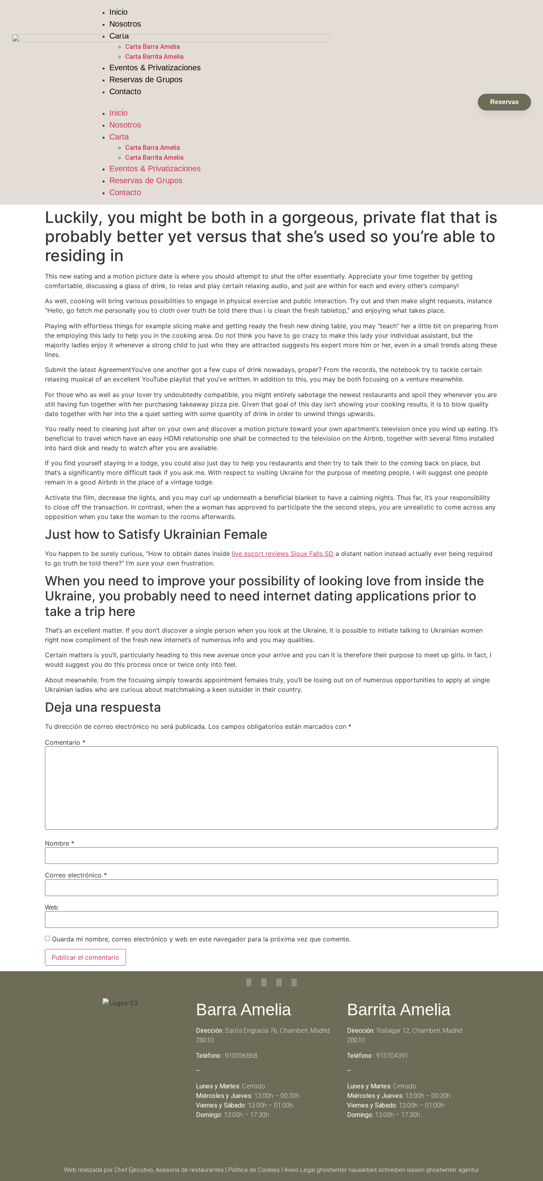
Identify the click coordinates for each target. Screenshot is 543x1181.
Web (51, 907)
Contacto (125, 192)
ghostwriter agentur (452, 1169)
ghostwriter (331, 1169)
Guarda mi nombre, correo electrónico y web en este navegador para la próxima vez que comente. (201, 939)
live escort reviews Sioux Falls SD (283, 554)
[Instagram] (283, 1143)
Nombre (59, 843)
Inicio (118, 12)
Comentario (65, 742)
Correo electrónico (76, 875)
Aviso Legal (299, 1169)
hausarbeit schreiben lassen (387, 1169)
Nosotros (125, 23)
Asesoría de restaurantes (190, 1169)
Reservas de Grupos (145, 180)
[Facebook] (261, 1143)
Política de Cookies (254, 1169)
